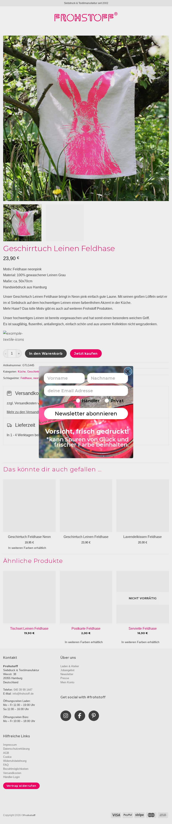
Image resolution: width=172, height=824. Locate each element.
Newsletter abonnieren (86, 413)
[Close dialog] (128, 371)
